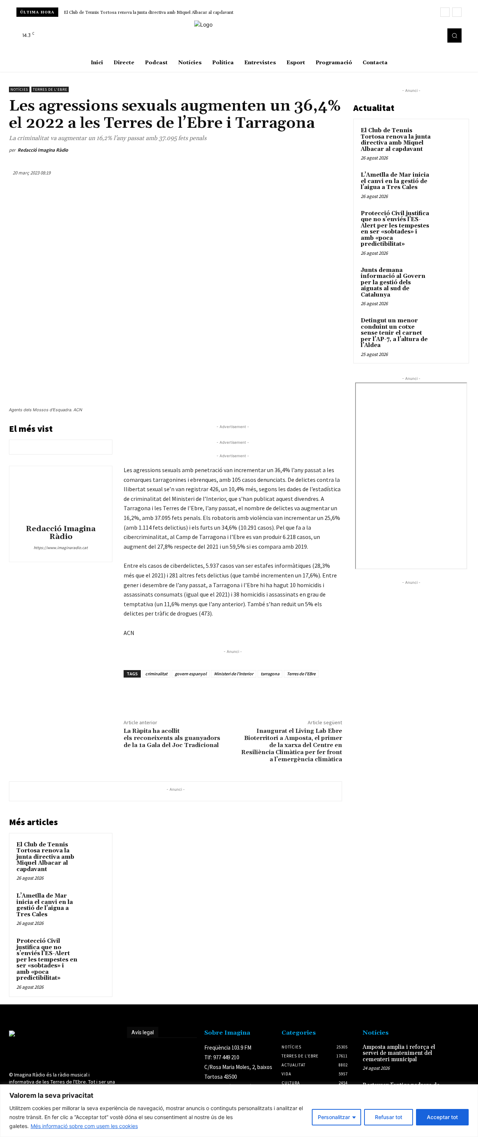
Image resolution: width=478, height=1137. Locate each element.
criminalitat (156, 673)
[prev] (445, 12)
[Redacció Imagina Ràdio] (60, 496)
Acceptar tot (442, 1117)
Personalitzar (334, 1117)
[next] (457, 12)
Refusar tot (388, 1117)
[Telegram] (316, 150)
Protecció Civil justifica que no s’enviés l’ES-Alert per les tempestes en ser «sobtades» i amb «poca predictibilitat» (46, 960)
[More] (334, 150)
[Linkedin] (282, 150)
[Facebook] (414, 35)
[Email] (299, 150)
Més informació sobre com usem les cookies (84, 1126)
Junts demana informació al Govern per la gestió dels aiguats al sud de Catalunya (393, 282)
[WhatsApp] (265, 150)
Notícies (19, 89)
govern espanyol (191, 673)
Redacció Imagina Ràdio (43, 150)
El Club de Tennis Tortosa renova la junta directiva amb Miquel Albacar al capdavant (148, 12)
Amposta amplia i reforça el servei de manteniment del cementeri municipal (399, 1053)
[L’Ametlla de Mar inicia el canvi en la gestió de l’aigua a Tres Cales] (93, 903)
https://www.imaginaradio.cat (61, 547)
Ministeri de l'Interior (233, 673)
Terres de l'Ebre (50, 89)
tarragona (270, 673)
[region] (239, 1110)
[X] (434, 35)
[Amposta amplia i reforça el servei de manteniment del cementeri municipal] (458, 1053)
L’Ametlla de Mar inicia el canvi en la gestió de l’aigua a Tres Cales (44, 905)
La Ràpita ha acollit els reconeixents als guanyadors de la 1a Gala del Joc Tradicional (172, 738)
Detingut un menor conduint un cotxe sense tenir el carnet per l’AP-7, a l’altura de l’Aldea (394, 333)
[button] (454, 35)
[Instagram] (424, 35)
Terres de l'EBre (301, 673)
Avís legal (142, 1032)
